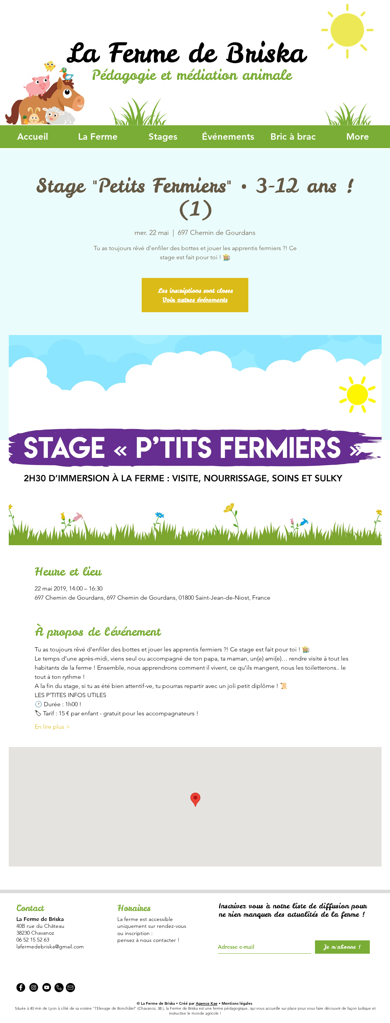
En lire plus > (52, 726)
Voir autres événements (195, 299)
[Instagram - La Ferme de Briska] (33, 987)
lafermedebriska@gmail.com (50, 946)
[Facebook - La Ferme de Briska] (20, 987)
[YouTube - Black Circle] (46, 987)
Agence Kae (206, 1003)
